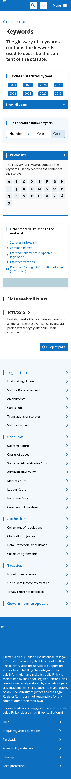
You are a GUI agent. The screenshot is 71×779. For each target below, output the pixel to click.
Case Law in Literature (22, 507)
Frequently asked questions (21, 731)
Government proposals (27, 603)
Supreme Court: (18, 446)
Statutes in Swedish (23, 242)
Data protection (14, 766)
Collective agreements (22, 554)
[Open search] (33, 5)
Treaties (14, 565)
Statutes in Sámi (18, 425)
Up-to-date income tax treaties (28, 583)
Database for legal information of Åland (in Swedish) (37, 269)
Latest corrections (22, 262)
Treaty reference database (25, 592)
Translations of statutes (23, 416)
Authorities (17, 518)
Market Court (16, 481)
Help (6, 722)
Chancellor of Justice (21, 536)
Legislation (16, 22)
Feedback (9, 740)
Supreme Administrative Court (28, 463)
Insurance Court (18, 498)
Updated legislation (20, 381)
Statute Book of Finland (23, 390)
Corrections (15, 408)
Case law (15, 436)
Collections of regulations (24, 528)
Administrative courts (21, 472)
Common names (21, 248)
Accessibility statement (18, 748)
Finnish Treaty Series (21, 574)
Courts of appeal (18, 454)
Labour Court (16, 490)
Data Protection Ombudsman (27, 545)
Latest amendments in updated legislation (31, 255)
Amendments (16, 399)
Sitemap (8, 757)
